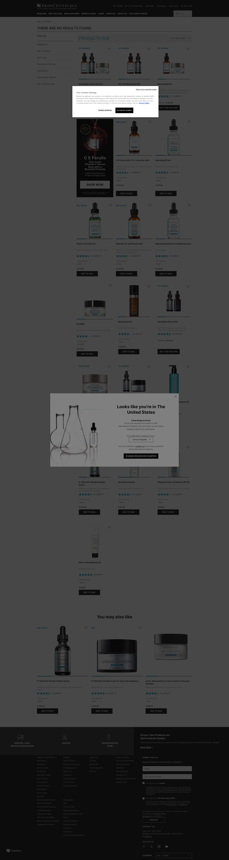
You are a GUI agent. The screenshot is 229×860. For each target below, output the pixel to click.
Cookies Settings (105, 110)
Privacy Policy (144, 103)
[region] (115, 101)
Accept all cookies (124, 110)
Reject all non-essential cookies (146, 89)
